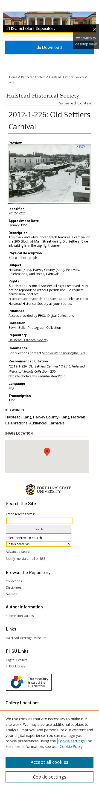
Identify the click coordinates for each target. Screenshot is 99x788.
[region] (49, 749)
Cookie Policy (71, 746)
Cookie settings (71, 741)
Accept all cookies (49, 762)
